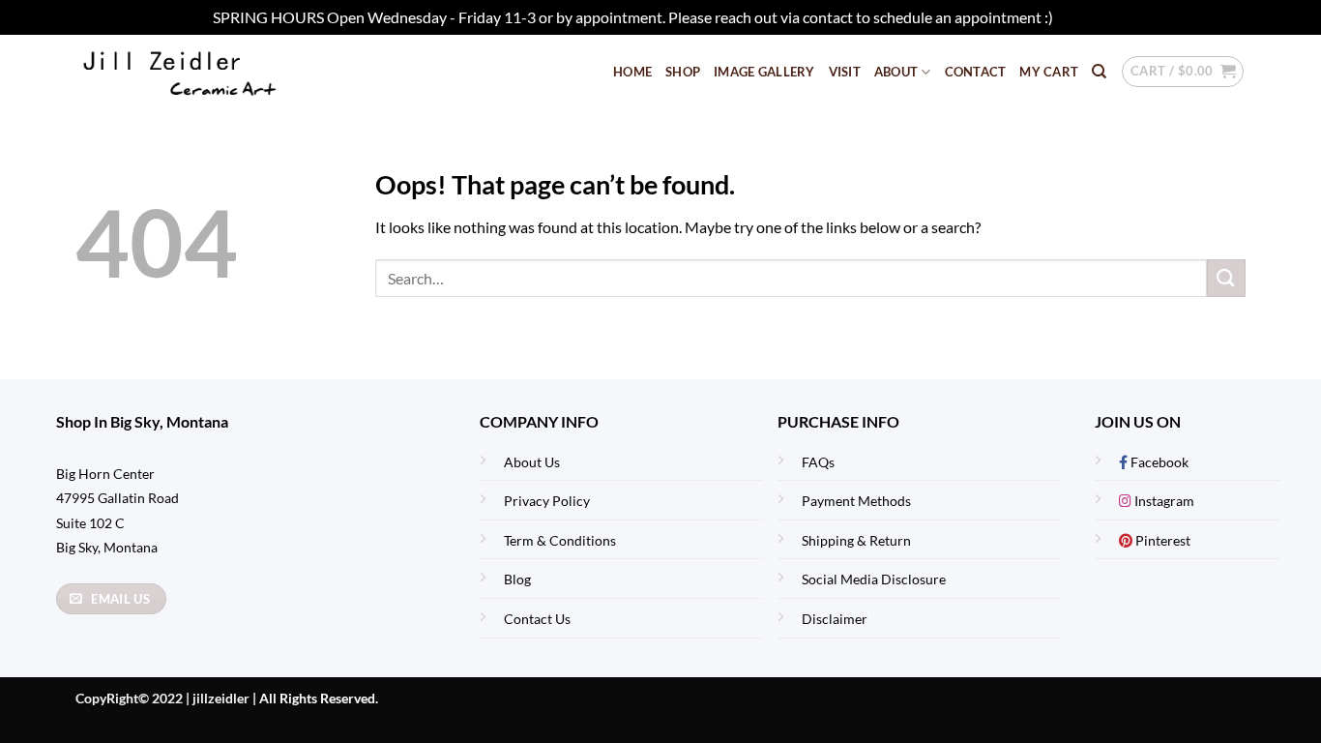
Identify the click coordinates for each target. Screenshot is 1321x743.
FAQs (818, 462)
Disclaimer (834, 618)
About (896, 71)
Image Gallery (764, 71)
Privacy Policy (547, 500)
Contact (976, 71)
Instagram (1162, 500)
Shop (682, 71)
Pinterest (1161, 540)
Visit (845, 71)
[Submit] (1226, 278)
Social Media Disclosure (874, 579)
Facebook (1158, 462)
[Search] (1099, 71)
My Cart (1048, 71)
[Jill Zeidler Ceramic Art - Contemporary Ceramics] (210, 72)
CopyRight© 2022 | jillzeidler (163, 698)
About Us (532, 462)
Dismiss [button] (1082, 17)
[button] (1183, 71)
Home (632, 71)
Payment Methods (856, 500)
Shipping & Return (856, 540)
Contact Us (537, 618)
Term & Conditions (560, 540)
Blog (517, 579)
